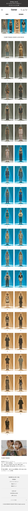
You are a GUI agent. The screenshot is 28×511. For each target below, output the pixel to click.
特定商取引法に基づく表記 (14, 477)
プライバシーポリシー (14, 481)
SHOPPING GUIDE (14, 493)
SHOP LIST (14, 491)
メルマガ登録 (14, 500)
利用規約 (14, 479)
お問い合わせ (14, 495)
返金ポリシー (14, 483)
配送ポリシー (14, 486)
